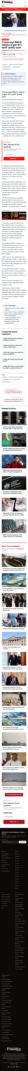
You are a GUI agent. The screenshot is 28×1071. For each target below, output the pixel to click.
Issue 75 (17, 874)
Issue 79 (17, 865)
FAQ (3, 908)
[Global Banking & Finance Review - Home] (7, 2)
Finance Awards (18, 969)
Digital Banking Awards (20, 966)
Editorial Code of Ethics (7, 1023)
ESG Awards (18, 945)
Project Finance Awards (7, 986)
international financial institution (16, 64)
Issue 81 (17, 860)
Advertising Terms (6, 871)
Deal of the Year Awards (20, 921)
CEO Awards (18, 912)
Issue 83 (17, 856)
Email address (5, 839)
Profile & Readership (6, 857)
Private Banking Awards (7, 1034)
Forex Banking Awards (20, 948)
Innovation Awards (19, 950)
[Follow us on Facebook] (14, 1067)
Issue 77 (17, 869)
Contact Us (4, 860)
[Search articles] (24, 2)
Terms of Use (5, 868)
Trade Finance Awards (7, 1000)
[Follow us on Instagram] (11, 1067)
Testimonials (4, 903)
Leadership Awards (6, 979)
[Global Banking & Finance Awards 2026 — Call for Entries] (14, 216)
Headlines (8, 33)
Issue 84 (17, 854)
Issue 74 (17, 876)
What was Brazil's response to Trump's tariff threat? (12, 346)
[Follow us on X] (19, 1067)
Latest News (4, 862)
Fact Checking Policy (6, 1030)
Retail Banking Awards (7, 1040)
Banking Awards (18, 960)
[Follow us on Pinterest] (8, 1067)
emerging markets (7, 66)
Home (3, 33)
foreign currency (6, 69)
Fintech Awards (18, 935)
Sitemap (12, 1063)
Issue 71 (17, 883)
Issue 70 (17, 885)
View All (17, 888)
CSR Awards (18, 918)
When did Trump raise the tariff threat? (13, 360)
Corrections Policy (6, 1021)
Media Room (4, 905)
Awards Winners (5, 899)
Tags (16, 1063)
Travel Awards (5, 1010)
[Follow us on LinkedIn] (17, 1067)
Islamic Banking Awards (7, 981)
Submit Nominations (6, 901)
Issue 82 (17, 858)
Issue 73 (17, 879)
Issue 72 (17, 881)
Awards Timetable (6, 896)
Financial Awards (5, 1032)
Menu (3, 6)
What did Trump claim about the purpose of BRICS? (13, 353)
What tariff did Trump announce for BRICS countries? (13, 339)
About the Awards (6, 894)
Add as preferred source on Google (14, 59)
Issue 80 (17, 863)
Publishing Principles (6, 1016)
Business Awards (19, 902)
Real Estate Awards (6, 983)
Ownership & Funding (6, 1019)
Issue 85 (17, 851)
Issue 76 (17, 872)
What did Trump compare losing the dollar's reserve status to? (13, 367)
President (5, 64)
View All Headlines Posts (14, 794)
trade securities (16, 66)
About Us (4, 851)
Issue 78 (17, 867)
